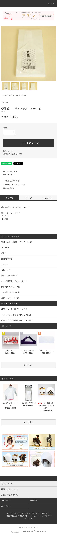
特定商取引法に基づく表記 (12, 154)
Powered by (15, 532)
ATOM (30, 518)
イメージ (28, 198)
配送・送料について (33, 513)
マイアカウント (6, 500)
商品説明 (9, 198)
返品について (7, 151)
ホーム (5, 95)
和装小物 (11, 95)
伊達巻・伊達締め (21, 95)
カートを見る (34, 500)
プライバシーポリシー (31, 516)
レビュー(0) (47, 198)
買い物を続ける (8, 188)
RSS (26, 518)
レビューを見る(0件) (10, 171)
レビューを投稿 (8, 175)
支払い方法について (19, 513)
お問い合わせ (5, 506)
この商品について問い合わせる (14, 184)
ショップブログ (45, 516)
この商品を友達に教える (12, 181)
